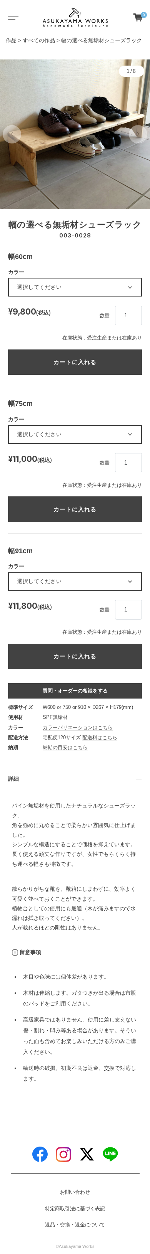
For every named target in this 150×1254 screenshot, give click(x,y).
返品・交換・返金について (75, 1225)
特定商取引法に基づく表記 (75, 1208)
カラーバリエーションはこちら (78, 727)
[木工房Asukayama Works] (75, 17)
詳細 (13, 779)
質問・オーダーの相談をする (75, 691)
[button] (12, 134)
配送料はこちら (99, 737)
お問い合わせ (75, 1192)
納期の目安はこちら (65, 747)
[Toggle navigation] (11, 17)
